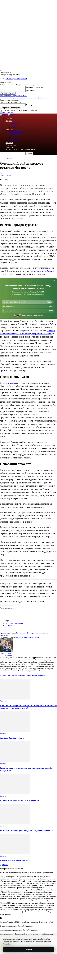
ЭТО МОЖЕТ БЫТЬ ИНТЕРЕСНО (15, 675)
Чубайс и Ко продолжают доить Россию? (19, 800)
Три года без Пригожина (12, 738)
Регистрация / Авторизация (16, 79)
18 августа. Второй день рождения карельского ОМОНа (27, 830)
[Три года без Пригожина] (15, 731)
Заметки (9, 158)
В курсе (9, 121)
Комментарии (16, 132)
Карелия (14, 123)
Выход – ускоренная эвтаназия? (27, 637)
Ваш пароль (30, 90)
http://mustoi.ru (6, 655)
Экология (9, 143)
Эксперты (15, 140)
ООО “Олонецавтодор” (15, 623)
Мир (13, 127)
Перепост (15, 138)
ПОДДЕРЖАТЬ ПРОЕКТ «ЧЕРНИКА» (20, 149)
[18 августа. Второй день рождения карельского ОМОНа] (15, 824)
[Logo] (4, 115)
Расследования (11, 145)
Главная (9, 118)
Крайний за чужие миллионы (14, 860)
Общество (9, 129)
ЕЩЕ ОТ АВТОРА (37, 675)
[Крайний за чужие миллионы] (15, 854)
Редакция (9, 147)
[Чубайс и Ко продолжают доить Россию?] (15, 794)
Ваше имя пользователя (35, 87)
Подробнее (7, 944)
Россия (13, 125)
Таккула (9, 625)
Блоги (13, 136)
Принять (28, 950)
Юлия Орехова (5, 175)
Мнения (14, 134)
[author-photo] (6, 651)
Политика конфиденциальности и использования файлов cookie (24, 98)
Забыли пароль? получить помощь (13, 96)
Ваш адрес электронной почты (38, 105)
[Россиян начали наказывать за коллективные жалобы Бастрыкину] (15, 761)
